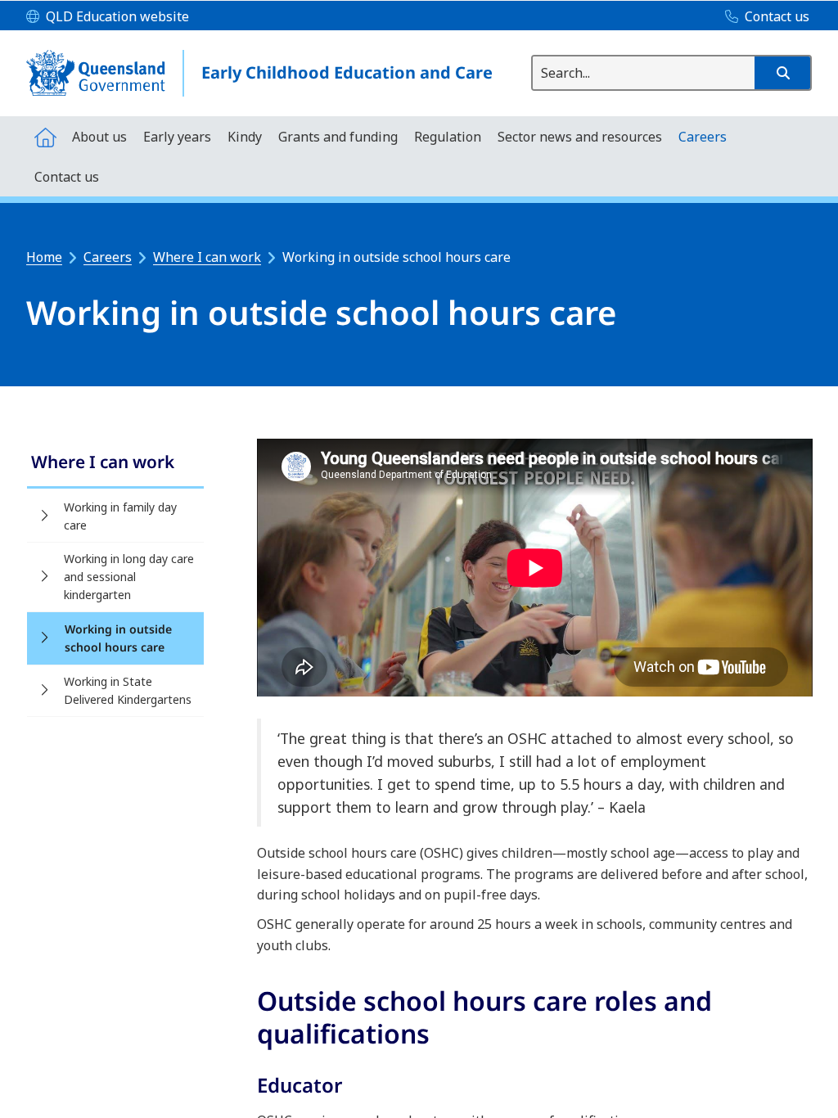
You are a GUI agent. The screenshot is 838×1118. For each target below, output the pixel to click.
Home (44, 257)
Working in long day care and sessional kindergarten (129, 576)
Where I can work (207, 257)
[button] (782, 72)
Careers (107, 257)
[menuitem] (45, 136)
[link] (115, 463)
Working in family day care (120, 516)
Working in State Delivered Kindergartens (127, 690)
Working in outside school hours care (118, 638)
